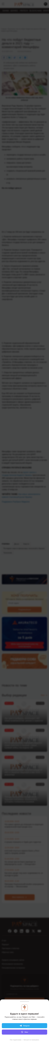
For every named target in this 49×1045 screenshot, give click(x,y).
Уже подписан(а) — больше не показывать (24, 1040)
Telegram (26, 1026)
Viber (26, 1032)
